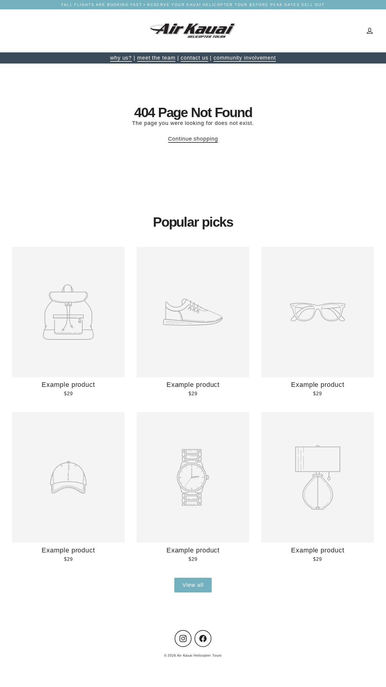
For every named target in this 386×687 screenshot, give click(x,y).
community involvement (245, 58)
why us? (121, 58)
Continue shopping (193, 139)
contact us (194, 58)
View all (192, 585)
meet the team (156, 58)
